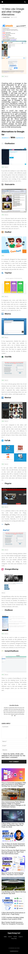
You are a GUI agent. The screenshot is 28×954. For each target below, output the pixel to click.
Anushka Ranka (6, 17)
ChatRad (7, 232)
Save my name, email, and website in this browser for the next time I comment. (13, 755)
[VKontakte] (17, 941)
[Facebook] (6, 20)
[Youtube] (20, 941)
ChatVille (8, 357)
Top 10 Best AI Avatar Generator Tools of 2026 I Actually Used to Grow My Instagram (13, 845)
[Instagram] (15, 715)
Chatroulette (9, 184)
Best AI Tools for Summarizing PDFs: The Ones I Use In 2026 (13, 873)
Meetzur (7, 398)
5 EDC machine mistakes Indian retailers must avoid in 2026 (13, 918)
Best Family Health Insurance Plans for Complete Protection (13, 923)
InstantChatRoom (11, 651)
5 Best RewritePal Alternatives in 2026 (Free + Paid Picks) (13, 913)
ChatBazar (8, 610)
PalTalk (7, 440)
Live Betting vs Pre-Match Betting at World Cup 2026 (14, 892)
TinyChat (8, 273)
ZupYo (7, 524)
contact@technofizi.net (14, 951)
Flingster (8, 483)
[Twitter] (10, 20)
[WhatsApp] (3, 20)
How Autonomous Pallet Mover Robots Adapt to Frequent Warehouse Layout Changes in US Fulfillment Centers (14, 804)
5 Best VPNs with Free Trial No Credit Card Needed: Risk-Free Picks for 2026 (13, 825)
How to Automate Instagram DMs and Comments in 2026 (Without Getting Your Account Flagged (14, 784)
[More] (14, 20)
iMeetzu (7, 314)
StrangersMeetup (11, 569)
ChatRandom (9, 143)
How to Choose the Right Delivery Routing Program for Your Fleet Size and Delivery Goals (14, 852)
